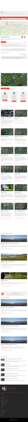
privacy (2, 415)
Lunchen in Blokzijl (4, 280)
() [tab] (14, 88)
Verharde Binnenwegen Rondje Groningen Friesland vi (10, 325)
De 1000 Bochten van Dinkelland (6, 117)
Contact (2, 413)
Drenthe (6, 267)
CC (15, 420)
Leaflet (26, 35)
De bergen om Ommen (4, 210)
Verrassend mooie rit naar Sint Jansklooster (8, 261)
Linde (2, 267)
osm (27, 35)
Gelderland (20, 199)
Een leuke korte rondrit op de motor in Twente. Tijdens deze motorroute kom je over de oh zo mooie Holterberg (7, 140)
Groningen (2, 331)
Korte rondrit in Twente (5, 136)
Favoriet (10, 199)
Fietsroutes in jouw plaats (4, 402)
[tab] (3, 42)
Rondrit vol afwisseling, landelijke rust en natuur (9, 344)
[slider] (23, 54)
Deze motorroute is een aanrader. (19, 120)
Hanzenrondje (7, 363)
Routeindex (4, 12)
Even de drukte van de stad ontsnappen (7, 307)
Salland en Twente (4, 192)
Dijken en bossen (17, 117)
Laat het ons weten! (12, 106)
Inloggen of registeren (4, 409)
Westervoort (16, 199)
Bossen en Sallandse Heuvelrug (20, 210)
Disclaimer (2, 414)
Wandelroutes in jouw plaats (4, 401)
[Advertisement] (14, 5)
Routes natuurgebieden (4, 403)
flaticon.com (14, 420)
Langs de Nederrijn (18, 192)
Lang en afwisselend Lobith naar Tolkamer (11, 368)
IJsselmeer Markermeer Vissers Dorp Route (11, 373)
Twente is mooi (3, 173)
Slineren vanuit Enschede (19, 136)
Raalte (2, 199)
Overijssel (18, 49)
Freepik (17, 420)
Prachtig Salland (17, 173)
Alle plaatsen (2, 404)
